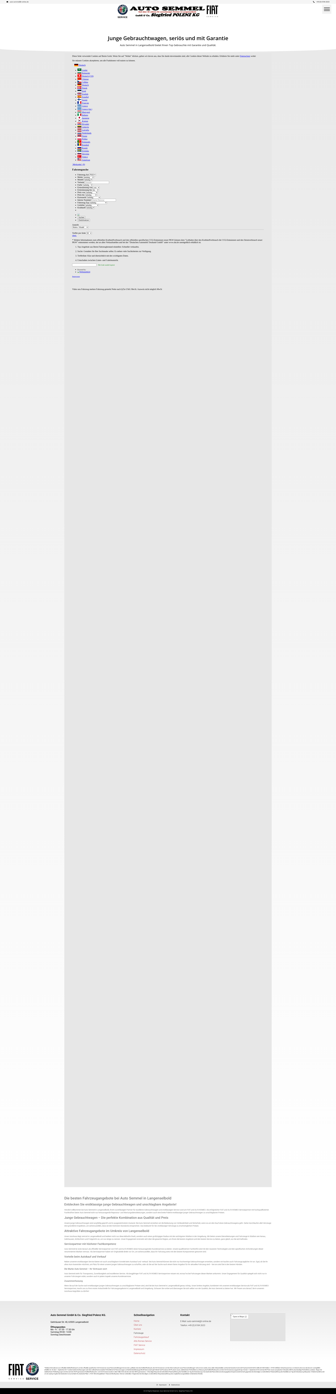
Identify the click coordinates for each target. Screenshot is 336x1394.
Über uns (138, 1325)
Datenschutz (139, 1353)
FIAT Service (139, 1345)
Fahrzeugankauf (141, 1337)
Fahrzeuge (138, 1333)
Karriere (137, 1329)
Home (136, 1321)
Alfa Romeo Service (143, 1341)
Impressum (139, 1349)
